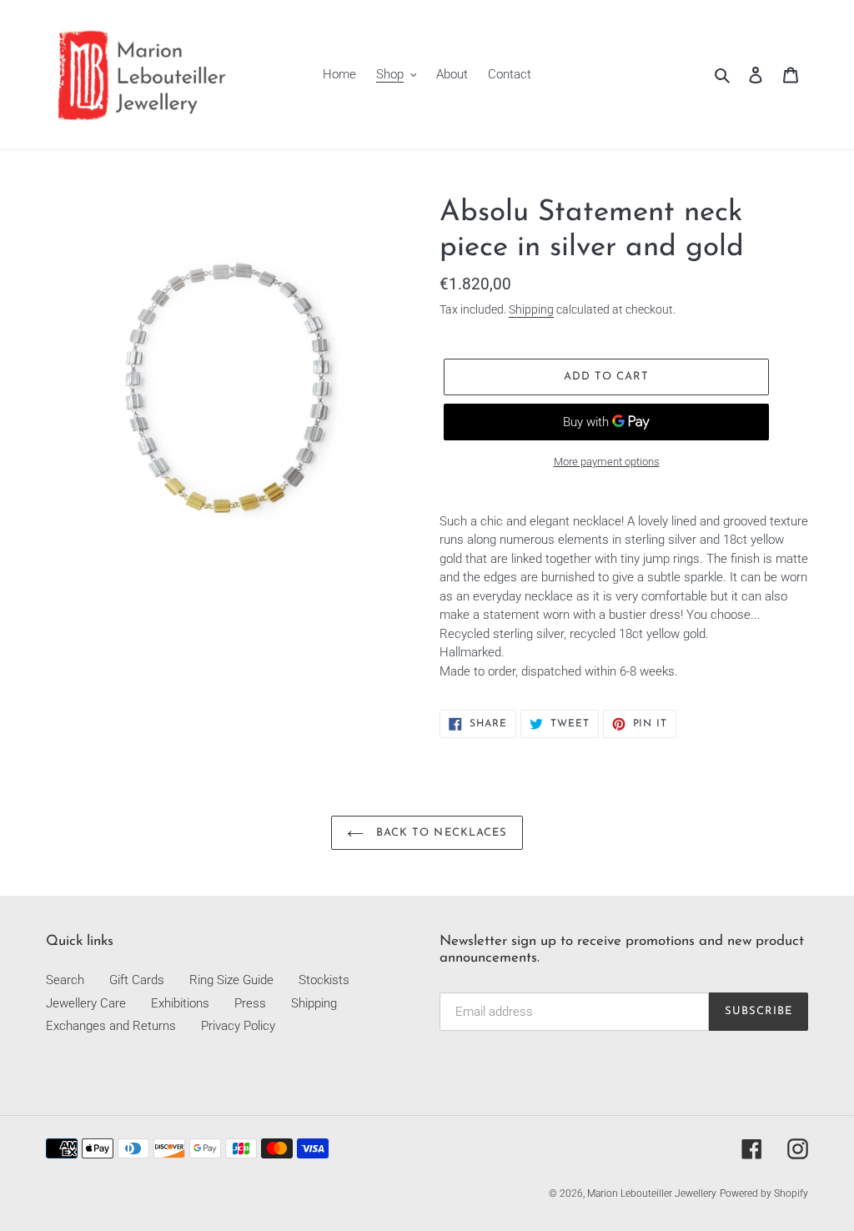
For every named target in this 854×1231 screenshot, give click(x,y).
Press (250, 1003)
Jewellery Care (86, 1003)
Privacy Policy (238, 1025)
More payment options (607, 461)
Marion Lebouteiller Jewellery (651, 1193)
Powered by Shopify (764, 1193)
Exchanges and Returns (111, 1025)
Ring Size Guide (231, 979)
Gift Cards (136, 979)
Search (65, 979)
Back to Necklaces (439, 832)
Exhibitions (180, 1003)
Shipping (531, 309)
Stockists (324, 979)
